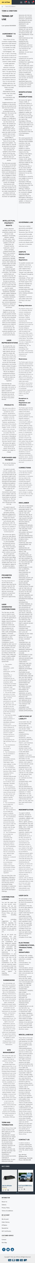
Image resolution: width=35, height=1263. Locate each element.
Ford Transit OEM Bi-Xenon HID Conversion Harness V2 (26, 1185)
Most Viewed (6, 1166)
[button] (16, 1192)
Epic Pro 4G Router (7, 1185)
